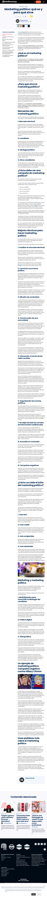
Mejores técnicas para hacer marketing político (8, 45)
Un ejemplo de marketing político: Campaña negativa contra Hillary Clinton (8, 52)
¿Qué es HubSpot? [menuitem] (5, 870)
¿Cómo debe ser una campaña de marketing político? (8, 43)
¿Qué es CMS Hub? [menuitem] (5, 873)
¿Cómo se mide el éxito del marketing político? (7, 48)
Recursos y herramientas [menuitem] (37, 854)
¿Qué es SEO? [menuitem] (4, 875)
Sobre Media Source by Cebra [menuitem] (7, 854)
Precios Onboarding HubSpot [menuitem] (22, 864)
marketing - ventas (23, 6)
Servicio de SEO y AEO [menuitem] (20, 860)
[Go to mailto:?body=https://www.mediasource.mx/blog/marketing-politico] (25, 16)
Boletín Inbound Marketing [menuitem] (37, 855)
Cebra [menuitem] (2, 860)
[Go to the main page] (9, 2)
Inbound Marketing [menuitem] (35, 865)
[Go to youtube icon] (45, 844)
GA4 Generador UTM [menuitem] (36, 862)
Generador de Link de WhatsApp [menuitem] (38, 861)
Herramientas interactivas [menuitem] (21, 862)
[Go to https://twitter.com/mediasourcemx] (42, 844)
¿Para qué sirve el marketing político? (8, 37)
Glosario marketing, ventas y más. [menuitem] (38, 864)
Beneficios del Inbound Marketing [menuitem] (7, 868)
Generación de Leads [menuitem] (20, 855)
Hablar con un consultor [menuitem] (6, 857)
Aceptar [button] (33, 894)
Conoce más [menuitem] (4, 867)
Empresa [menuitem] (3, 855)
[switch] (31, 16)
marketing (21, 32)
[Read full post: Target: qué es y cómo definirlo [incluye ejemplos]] (8, 807)
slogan (36, 205)
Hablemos (38, 1)
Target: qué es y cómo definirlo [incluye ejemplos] (7, 818)
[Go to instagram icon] (45, 849)
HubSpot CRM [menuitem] (4, 871)
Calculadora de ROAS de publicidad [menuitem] (39, 860)
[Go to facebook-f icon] (36, 844)
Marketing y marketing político (8, 50)
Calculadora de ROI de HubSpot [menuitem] (38, 858)
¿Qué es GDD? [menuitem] (4, 874)
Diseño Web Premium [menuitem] (20, 861)
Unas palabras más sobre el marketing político (7, 56)
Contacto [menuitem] (3, 858)
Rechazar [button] (38, 894)
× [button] (44, 885)
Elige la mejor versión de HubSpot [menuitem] (23, 865)
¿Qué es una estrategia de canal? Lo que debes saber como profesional (37, 820)
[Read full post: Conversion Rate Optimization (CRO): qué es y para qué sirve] (23, 807)
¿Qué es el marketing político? (7, 35)
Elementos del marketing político (7, 40)
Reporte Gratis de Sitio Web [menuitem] (37, 857)
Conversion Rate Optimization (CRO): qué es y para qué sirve (23, 818)
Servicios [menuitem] (18, 854)
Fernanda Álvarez (7, 823)
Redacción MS (24, 20)
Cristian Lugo (35, 826)
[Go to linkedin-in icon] (39, 844)
